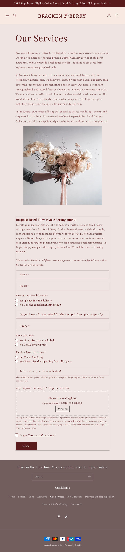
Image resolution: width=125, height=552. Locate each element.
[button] (7, 15)
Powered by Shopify (73, 545)
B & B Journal (74, 496)
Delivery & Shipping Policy (99, 496)
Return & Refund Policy (55, 504)
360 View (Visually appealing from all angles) (46, 361)
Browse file (62, 408)
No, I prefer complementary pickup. (41, 305)
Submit (26, 446)
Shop (31, 496)
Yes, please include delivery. (36, 300)
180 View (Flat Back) (31, 357)
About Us (42, 496)
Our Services (57, 496)
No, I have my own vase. (34, 345)
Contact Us (77, 504)
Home (12, 496)
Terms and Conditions (41, 435)
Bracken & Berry (57, 545)
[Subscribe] (89, 477)
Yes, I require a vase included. (37, 340)
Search (22, 496)
